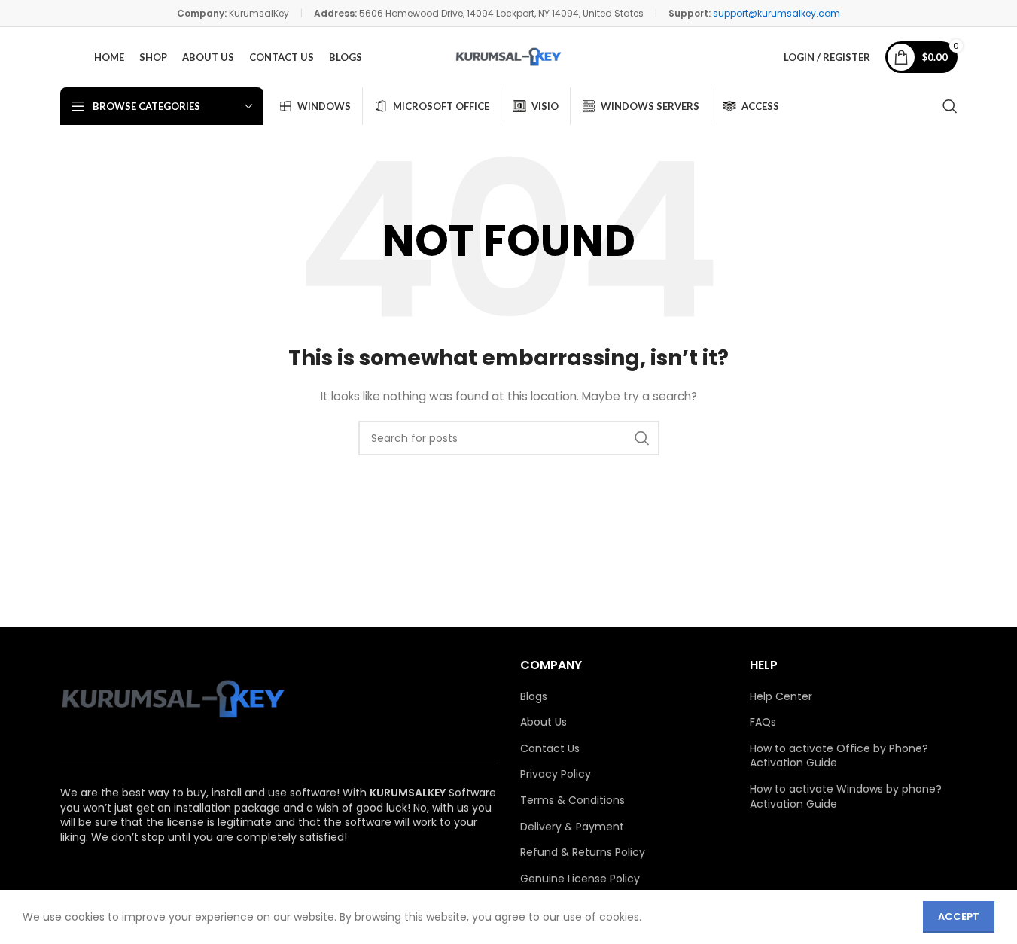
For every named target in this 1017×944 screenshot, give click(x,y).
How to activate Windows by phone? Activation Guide (846, 797)
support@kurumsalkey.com (776, 13)
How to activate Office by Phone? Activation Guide (839, 756)
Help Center (781, 697)
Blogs (533, 697)
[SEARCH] (642, 438)
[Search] (950, 106)
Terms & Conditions (572, 800)
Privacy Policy (555, 774)
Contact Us (550, 748)
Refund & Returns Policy (582, 852)
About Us (543, 722)
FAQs (763, 722)
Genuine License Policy (580, 879)
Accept (958, 916)
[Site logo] (508, 57)
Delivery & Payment (572, 827)
